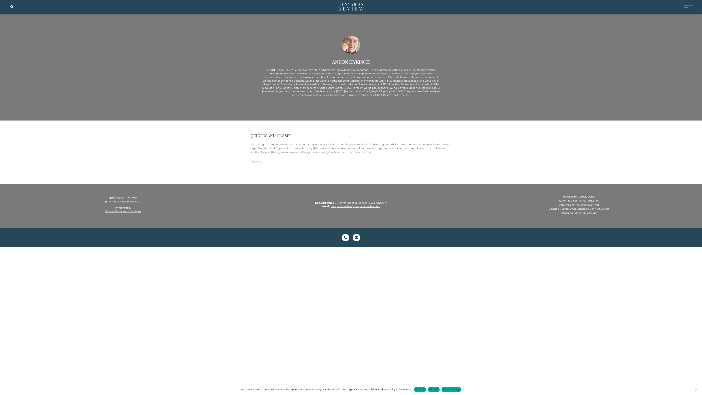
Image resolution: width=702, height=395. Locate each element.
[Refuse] (696, 389)
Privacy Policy (123, 207)
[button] (12, 7)
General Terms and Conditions (123, 211)
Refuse (434, 389)
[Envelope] (356, 237)
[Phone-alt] (345, 237)
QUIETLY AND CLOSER (271, 135)
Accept (420, 389)
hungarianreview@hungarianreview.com (355, 206)
